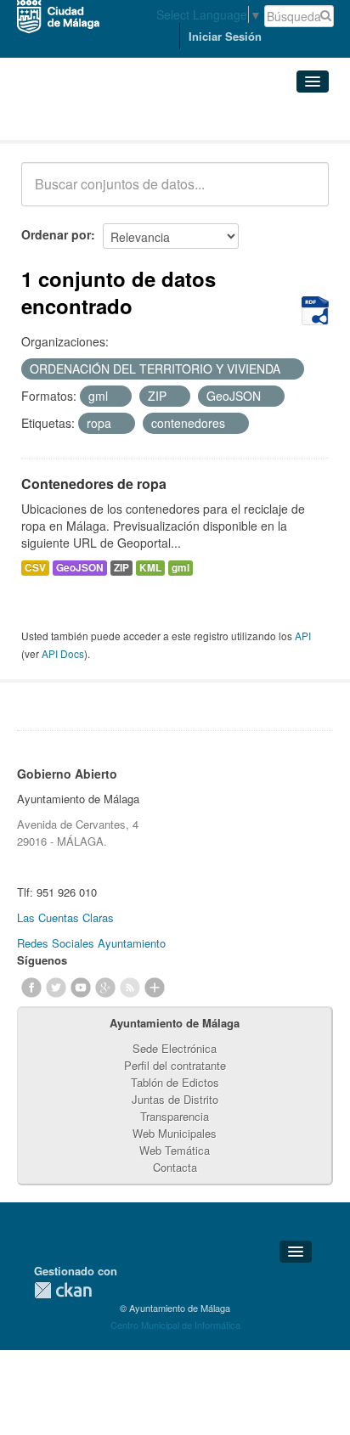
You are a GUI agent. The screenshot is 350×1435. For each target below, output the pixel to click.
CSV (35, 567)
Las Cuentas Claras (65, 917)
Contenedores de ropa (94, 483)
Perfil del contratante (175, 1065)
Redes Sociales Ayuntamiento (91, 943)
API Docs (63, 653)
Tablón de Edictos (175, 1082)
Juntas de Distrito (175, 1099)
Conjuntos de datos (96, 119)
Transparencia (174, 1116)
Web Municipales (175, 1133)
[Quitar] (290, 369)
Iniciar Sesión (225, 36)
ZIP (121, 567)
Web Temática (174, 1150)
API (303, 635)
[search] (304, 193)
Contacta (175, 1167)
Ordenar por (56, 234)
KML (150, 567)
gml (180, 567)
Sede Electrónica (175, 1048)
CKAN (63, 1290)
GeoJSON (80, 567)
